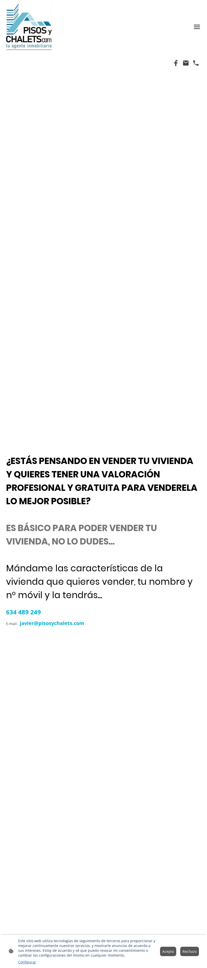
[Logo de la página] (29, 27)
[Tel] (196, 63)
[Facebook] (176, 63)
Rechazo (190, 951)
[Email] (186, 63)
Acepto (168, 951)
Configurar (27, 962)
